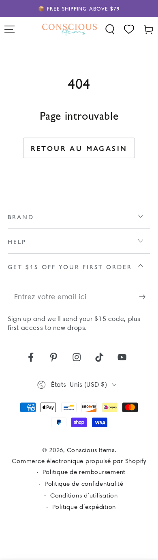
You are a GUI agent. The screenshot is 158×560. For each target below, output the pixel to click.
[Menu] (9, 29)
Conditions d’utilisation (84, 495)
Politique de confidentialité (84, 483)
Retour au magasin (79, 148)
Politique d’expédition (84, 506)
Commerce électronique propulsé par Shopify (79, 461)
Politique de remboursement (84, 472)
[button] (110, 29)
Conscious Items (91, 450)
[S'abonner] (145, 297)
